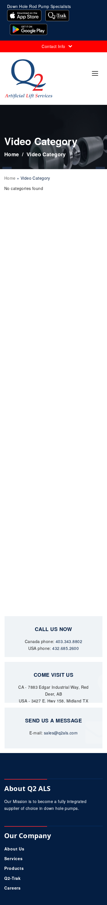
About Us (14, 849)
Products (14, 868)
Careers (12, 888)
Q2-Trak (12, 878)
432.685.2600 (65, 648)
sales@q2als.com (61, 733)
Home (11, 154)
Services (13, 858)
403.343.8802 (69, 641)
